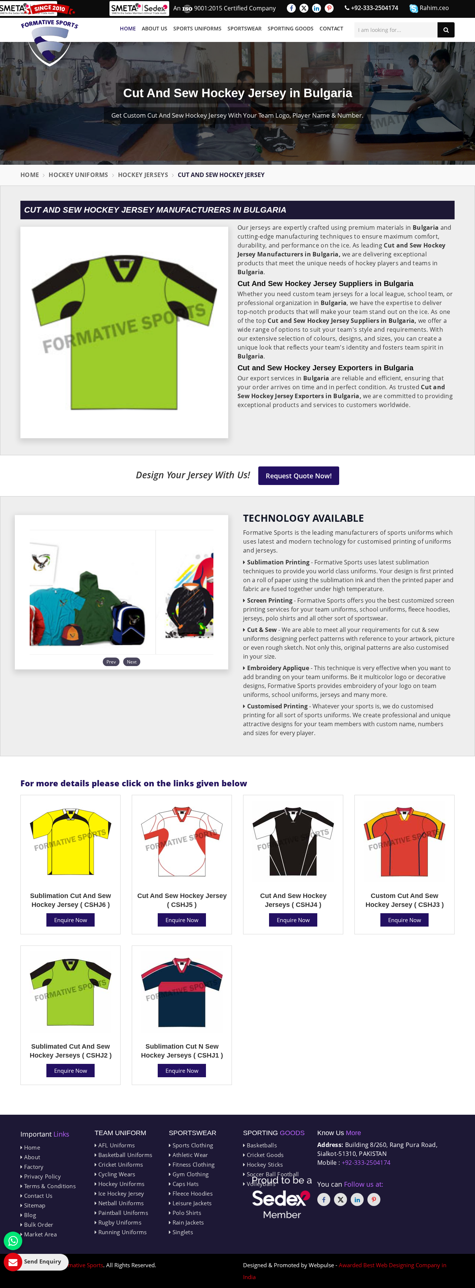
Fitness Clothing (192, 1164)
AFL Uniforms (115, 1145)
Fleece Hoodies (192, 1193)
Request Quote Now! (299, 475)
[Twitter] (303, 8)
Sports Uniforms (197, 28)
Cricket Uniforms (119, 1164)
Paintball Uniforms (122, 1212)
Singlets (182, 1232)
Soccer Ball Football (272, 1174)
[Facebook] (291, 8)
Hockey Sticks (264, 1164)
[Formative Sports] (49, 35)
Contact (331, 28)
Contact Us (37, 1195)
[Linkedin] (316, 8)
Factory (32, 1166)
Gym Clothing (190, 1174)
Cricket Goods (264, 1154)
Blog (29, 1215)
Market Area (39, 1234)
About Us (154, 28)
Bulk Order (37, 1224)
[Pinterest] (329, 8)
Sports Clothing (192, 1145)
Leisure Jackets (191, 1203)
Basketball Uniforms (124, 1154)
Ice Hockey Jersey (120, 1193)
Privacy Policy (41, 1176)
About (31, 1157)
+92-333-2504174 (374, 8)
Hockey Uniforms (78, 175)
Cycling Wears (115, 1174)
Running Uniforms (121, 1232)
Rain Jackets (187, 1222)
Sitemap (33, 1205)
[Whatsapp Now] (13, 1241)
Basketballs (261, 1145)
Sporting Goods (291, 28)
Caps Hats (185, 1183)
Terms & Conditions (49, 1186)
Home (128, 28)
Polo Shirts (186, 1212)
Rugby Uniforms (118, 1222)
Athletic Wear (189, 1154)
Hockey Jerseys (143, 175)
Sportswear (244, 28)
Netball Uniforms (120, 1203)
